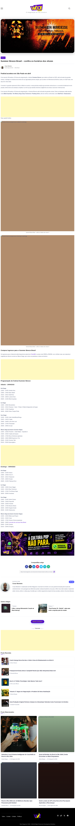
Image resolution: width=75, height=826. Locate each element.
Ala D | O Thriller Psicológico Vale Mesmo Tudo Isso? (26, 681)
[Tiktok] (61, 815)
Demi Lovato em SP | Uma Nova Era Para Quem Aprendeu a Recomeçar (54, 802)
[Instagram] (57, 815)
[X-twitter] (64, 815)
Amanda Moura (4, 805)
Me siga (71, 581)
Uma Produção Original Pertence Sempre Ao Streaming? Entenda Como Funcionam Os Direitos (39, 702)
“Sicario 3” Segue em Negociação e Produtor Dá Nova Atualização (30, 691)
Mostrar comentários (37, 621)
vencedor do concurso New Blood (17, 522)
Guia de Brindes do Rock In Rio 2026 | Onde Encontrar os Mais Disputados (53, 755)
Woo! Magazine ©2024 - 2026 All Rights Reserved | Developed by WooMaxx (37, 824)
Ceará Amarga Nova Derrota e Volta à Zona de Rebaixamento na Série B (31, 660)
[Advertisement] (37, 107)
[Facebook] (67, 815)
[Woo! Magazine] (36, 7)
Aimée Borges (4, 759)
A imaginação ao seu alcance (36, 12)
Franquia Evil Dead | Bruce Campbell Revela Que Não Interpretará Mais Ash (33, 670)
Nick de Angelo (42, 805)
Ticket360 (33, 354)
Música (3, 57)
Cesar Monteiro (8, 66)
